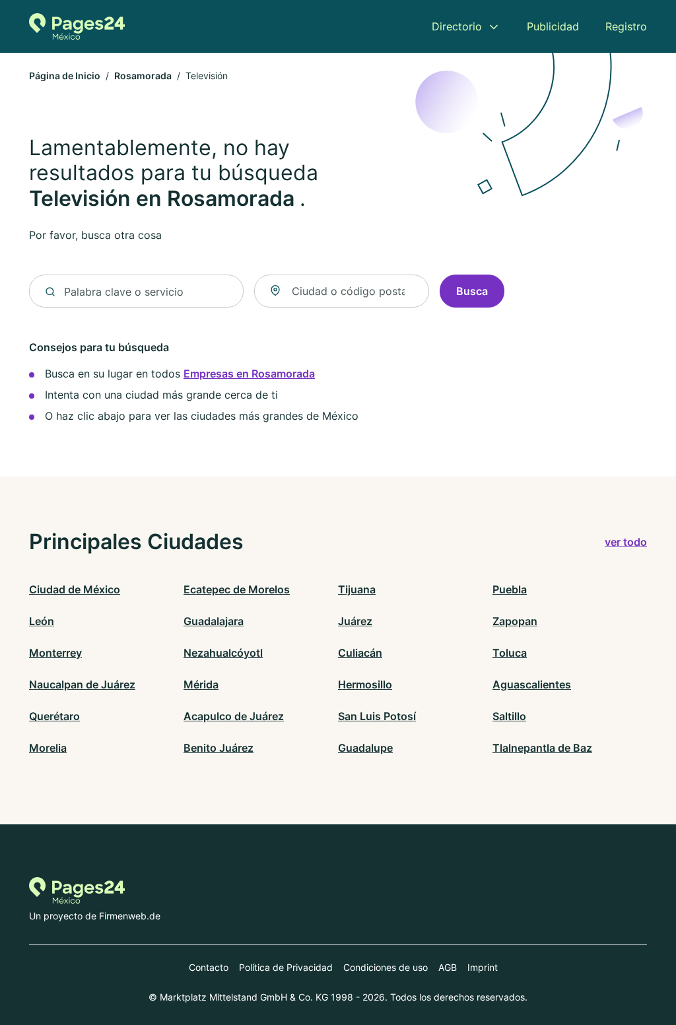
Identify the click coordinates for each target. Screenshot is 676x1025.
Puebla (509, 589)
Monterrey (55, 652)
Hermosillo (365, 684)
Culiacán (360, 652)
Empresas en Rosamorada (249, 373)
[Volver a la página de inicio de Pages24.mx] (77, 26)
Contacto (208, 967)
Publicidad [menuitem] (553, 26)
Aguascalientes (531, 684)
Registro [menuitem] (626, 26)
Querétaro (54, 716)
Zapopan (514, 621)
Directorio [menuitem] (457, 26)
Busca (472, 291)
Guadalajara (214, 621)
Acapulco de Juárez (234, 716)
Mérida (201, 684)
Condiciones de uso (385, 967)
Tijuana (357, 589)
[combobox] (342, 291)
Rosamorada (143, 75)
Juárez (355, 621)
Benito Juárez (219, 747)
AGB (447, 967)
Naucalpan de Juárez (82, 684)
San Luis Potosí (377, 716)
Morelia (48, 747)
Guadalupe (365, 747)
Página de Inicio (64, 75)
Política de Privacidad (286, 967)
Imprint (482, 967)
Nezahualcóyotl (223, 652)
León (41, 621)
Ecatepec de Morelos (237, 589)
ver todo (626, 541)
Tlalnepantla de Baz (542, 747)
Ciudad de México (74, 589)
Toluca (509, 652)
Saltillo (509, 716)
